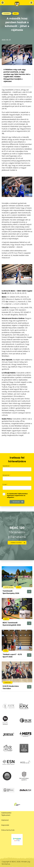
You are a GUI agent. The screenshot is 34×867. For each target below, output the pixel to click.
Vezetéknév (6, 466)
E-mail (5, 484)
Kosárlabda (7, 13)
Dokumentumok (7, 830)
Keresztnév (6, 475)
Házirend (4, 820)
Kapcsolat (5, 825)
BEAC (15, 13)
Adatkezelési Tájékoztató (6, 814)
